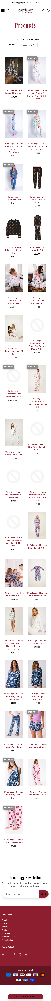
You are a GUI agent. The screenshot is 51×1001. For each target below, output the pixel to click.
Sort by (12, 44)
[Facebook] (9, 954)
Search (4, 920)
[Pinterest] (14, 954)
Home (4, 923)
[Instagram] (20, 954)
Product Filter (26, 997)
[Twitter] (3, 954)
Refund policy (7, 940)
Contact (5, 930)
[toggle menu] (3, 10)
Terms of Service (8, 937)
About (4, 927)
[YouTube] (26, 954)
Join (43, 894)
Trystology (28, 970)
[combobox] (29, 45)
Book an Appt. (7, 933)
